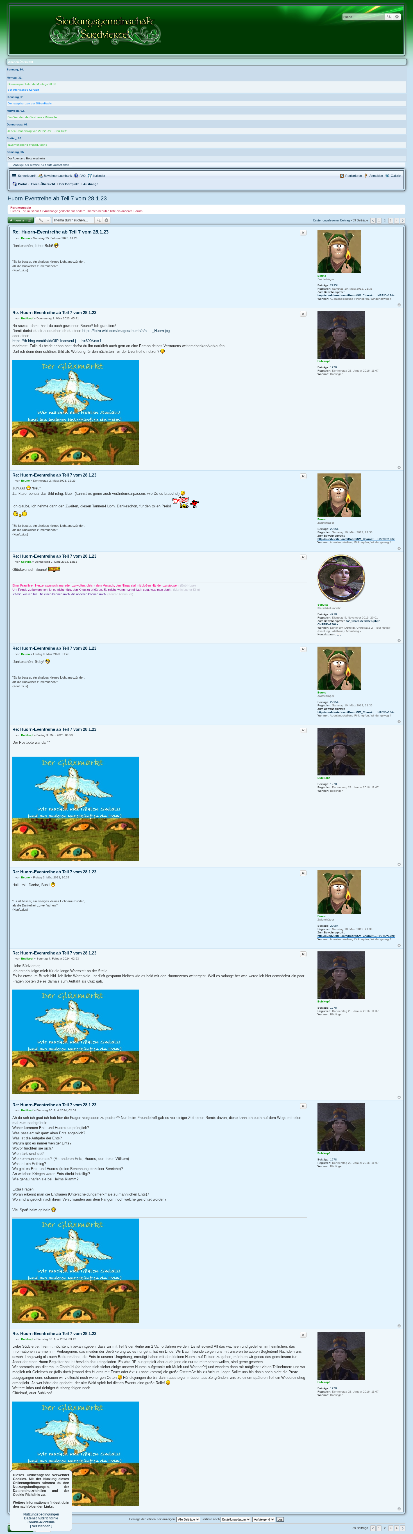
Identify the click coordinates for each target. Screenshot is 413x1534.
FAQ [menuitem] (83, 175)
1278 (333, 367)
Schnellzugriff (27, 175)
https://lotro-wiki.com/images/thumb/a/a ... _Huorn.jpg (126, 331)
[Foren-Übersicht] (105, 29)
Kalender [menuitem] (99, 175)
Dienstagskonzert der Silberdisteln (30, 103)
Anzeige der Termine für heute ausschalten (41, 164)
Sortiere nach (211, 1519)
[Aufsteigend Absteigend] (264, 1519)
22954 (334, 285)
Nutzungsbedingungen (41, 1514)
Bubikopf (323, 361)
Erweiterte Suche (397, 16)
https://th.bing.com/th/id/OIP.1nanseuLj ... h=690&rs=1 (56, 341)
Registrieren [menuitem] (353, 175)
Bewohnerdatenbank (58, 175)
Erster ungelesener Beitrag (331, 220)
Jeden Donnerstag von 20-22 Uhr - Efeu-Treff (37, 130)
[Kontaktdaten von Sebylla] (339, 634)
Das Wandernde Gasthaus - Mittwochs (32, 117)
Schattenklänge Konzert (23, 89)
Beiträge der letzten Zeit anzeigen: (152, 1519)
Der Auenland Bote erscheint (26, 158)
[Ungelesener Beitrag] (13, 238)
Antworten (18, 220)
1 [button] (379, 220)
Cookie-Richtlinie (41, 1522)
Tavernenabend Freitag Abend (27, 144)
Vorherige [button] (373, 221)
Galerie (396, 175)
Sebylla (322, 604)
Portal (22, 184)
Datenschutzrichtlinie (41, 1518)
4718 (333, 614)
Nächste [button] (402, 221)
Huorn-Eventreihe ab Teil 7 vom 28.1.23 (57, 198)
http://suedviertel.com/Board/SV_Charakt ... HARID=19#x (356, 295)
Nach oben (399, 304)
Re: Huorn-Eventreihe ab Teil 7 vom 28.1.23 (60, 232)
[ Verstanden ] (41, 1526)
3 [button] (391, 220)
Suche (389, 16)
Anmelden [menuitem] (376, 175)
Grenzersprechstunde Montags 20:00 (32, 84)
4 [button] (397, 220)
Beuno (321, 275)
